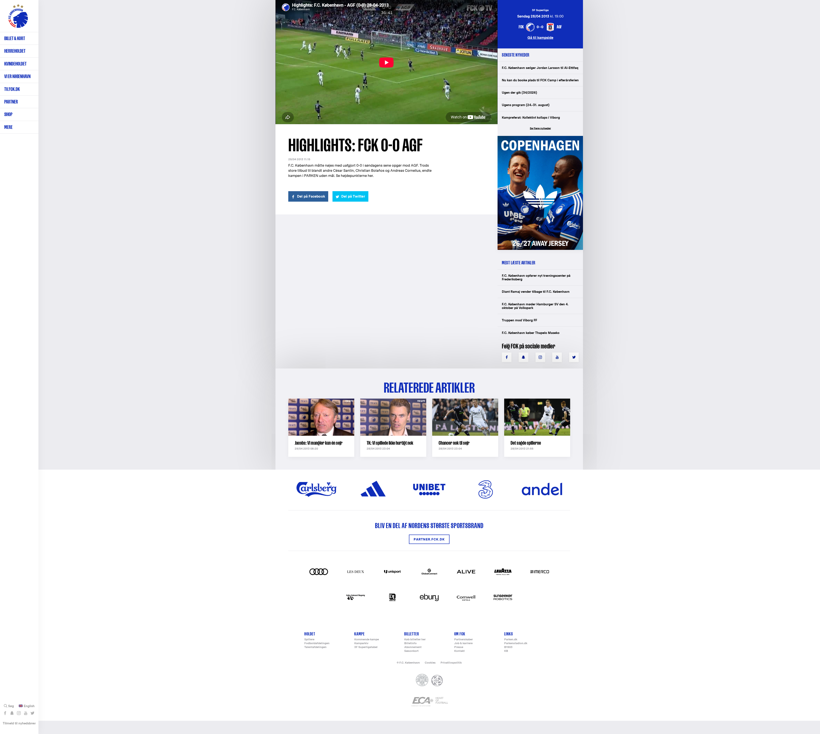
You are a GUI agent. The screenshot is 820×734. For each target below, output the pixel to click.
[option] (386, 62)
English (29, 706)
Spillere (309, 639)
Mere (8, 127)
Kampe (359, 634)
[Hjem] (18, 18)
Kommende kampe (366, 639)
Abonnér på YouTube (25, 713)
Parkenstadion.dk (515, 643)
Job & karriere (463, 643)
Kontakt (459, 651)
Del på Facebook (311, 196)
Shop (8, 114)
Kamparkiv (361, 643)
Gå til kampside (540, 37)
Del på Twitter (353, 196)
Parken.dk (510, 639)
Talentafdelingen (315, 647)
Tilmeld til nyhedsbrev (19, 723)
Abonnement (413, 647)
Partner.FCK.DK (429, 539)
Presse (458, 647)
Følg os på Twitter (32, 713)
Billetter (411, 634)
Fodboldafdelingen (316, 643)
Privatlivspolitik (451, 662)
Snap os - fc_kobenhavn (12, 713)
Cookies (430, 662)
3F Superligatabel (366, 647)
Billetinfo (410, 643)
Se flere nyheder (540, 128)
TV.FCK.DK (12, 89)
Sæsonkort (411, 651)
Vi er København (17, 76)
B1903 (508, 647)
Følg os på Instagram (19, 713)
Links (508, 634)
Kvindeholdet (15, 64)
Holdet (309, 634)
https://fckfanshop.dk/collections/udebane (537, 138)
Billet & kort (14, 38)
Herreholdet (14, 51)
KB (506, 651)
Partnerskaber (463, 639)
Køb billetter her (415, 639)
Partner (11, 102)
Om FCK (459, 634)
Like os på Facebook (5, 713)
